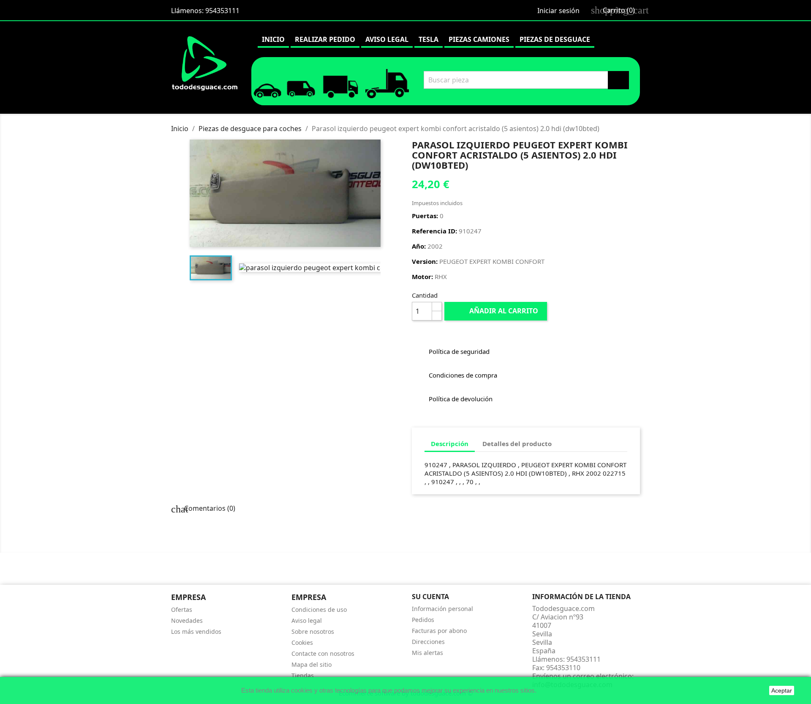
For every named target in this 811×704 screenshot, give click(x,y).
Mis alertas (427, 653)
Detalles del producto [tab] (517, 443)
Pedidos (423, 620)
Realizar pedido (325, 39)
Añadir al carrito (496, 310)
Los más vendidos (196, 631)
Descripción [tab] (449, 443)
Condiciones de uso (319, 609)
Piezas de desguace (555, 39)
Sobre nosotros (312, 631)
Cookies (302, 642)
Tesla (428, 39)
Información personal (442, 609)
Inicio (273, 39)
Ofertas (181, 609)
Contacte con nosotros (322, 653)
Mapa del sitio (311, 664)
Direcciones (428, 642)
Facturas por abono (439, 631)
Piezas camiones (479, 39)
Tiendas (302, 675)
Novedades (187, 620)
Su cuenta (430, 596)
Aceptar (781, 690)
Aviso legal (386, 39)
